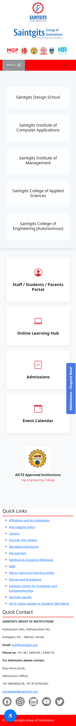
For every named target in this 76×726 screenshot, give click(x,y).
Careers (14, 533)
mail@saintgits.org (24, 645)
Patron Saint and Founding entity (31, 573)
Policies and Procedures (25, 579)
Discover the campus (23, 540)
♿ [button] (10, 715)
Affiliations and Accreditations (29, 520)
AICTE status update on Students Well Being (39, 603)
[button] (13, 65)
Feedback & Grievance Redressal (31, 560)
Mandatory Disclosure (24, 547)
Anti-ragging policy (22, 527)
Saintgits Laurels (20, 597)
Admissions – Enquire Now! (71, 388)
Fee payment (17, 553)
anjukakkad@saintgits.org (20, 691)
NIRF (12, 566)
